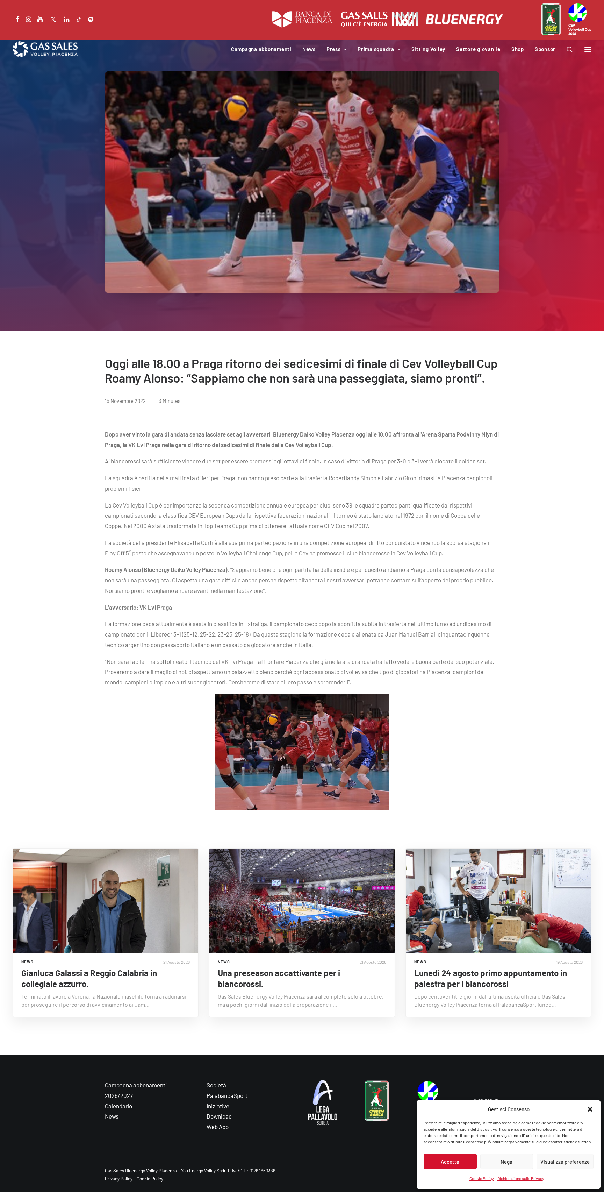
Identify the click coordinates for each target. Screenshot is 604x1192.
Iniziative (218, 1105)
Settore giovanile (478, 49)
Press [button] (333, 49)
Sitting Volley (428, 49)
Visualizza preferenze (565, 1161)
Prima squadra (376, 49)
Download (219, 1116)
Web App (218, 1126)
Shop (517, 49)
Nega (506, 1161)
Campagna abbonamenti (261, 49)
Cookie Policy (481, 1178)
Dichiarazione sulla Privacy (520, 1178)
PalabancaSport (227, 1095)
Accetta (450, 1161)
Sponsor (545, 49)
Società (216, 1084)
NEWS (27, 962)
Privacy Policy (118, 1179)
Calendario (118, 1105)
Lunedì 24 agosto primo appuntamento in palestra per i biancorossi (490, 978)
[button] (590, 1109)
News (309, 49)
